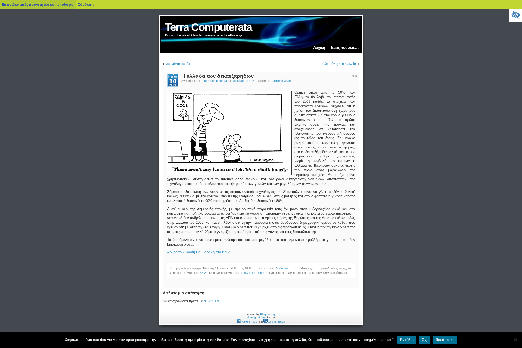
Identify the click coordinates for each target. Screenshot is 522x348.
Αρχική (319, 47)
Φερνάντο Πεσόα (178, 64)
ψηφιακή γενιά (281, 80)
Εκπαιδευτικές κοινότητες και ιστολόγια (37, 4)
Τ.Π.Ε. (251, 80)
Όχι (425, 339)
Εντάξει (407, 339)
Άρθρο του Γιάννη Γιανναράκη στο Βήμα (199, 252)
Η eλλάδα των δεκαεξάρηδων (217, 76)
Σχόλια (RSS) (276, 321)
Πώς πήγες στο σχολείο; (339, 64)
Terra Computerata (208, 27)
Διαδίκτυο (239, 80)
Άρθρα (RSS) (249, 321)
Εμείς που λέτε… (344, 47)
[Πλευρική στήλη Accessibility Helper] (515, 15)
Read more (445, 339)
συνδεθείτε (211, 301)
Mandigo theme (256, 317)
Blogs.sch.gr (268, 314)
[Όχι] (515, 340)
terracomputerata (215, 80)
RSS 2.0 (202, 272)
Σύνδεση (86, 4)
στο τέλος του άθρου (251, 272)
